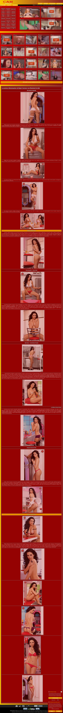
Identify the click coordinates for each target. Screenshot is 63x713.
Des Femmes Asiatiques (8, 9)
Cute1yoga (53, 70)
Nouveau (8, 5)
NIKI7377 (40, 35)
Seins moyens (8, 18)
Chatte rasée (13, 15)
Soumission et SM (13, 28)
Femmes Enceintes (3, 12)
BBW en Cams (13, 9)
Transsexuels (52, 3)
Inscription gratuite (51, 11)
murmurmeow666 (29, 70)
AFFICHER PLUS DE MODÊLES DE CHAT (31, 82)
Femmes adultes (8, 15)
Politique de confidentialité (55, 708)
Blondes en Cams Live (3, 25)
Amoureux (15, 5)
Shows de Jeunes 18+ (13, 12)
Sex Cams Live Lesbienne (8, 28)
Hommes (46, 3)
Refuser (52, 711)
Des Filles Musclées (8, 12)
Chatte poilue (3, 18)
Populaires (4, 5)
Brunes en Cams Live (8, 25)
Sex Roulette (59, 3)
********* (3, 35)
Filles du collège (3, 15)
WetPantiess (16, 70)
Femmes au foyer (3, 9)
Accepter (58, 711)
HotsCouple (28, 35)
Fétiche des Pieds (13, 22)
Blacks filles (3, 27)
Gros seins (13, 18)
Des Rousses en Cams (13, 25)
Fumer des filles (8, 22)
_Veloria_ (16, 35)
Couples (40, 3)
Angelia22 (40, 70)
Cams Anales (3, 21)
